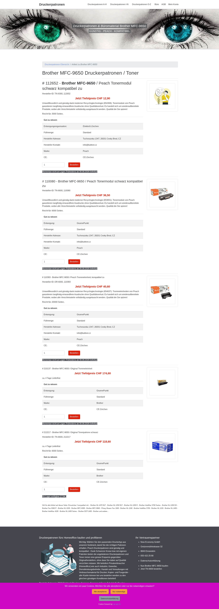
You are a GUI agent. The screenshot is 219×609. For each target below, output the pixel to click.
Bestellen (74, 165)
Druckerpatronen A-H (97, 4)
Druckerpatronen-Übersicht (57, 64)
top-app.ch (117, 604)
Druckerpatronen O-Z (141, 4)
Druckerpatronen (52, 4)
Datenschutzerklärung (150, 561)
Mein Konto (173, 4)
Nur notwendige (119, 592)
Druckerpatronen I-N (119, 4)
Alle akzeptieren (100, 592)
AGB (163, 4)
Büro (157, 4)
